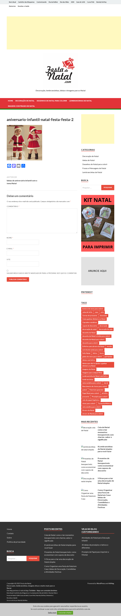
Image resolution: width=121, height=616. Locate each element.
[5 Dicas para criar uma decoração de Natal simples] (88, 478)
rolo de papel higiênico (90, 400)
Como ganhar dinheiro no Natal (94, 319)
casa (96, 312)
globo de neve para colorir (92, 357)
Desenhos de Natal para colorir (52, 101)
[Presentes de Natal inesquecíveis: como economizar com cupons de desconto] (88, 458)
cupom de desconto (89, 326)
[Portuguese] (11, 115)
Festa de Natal (11, 595)
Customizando (42, 2)
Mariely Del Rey (101, 2)
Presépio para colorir (100, 397)
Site (8, 259)
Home (10, 101)
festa (102, 353)
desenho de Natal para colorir (93, 339)
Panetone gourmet (96, 390)
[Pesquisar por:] (97, 187)
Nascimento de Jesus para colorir (94, 386)
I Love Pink (90, 2)
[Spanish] (14, 115)
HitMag (111, 583)
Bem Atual (12, 2)
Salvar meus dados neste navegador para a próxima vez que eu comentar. (42, 273)
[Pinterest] (113, 11)
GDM (72, 2)
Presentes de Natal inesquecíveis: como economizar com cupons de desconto (105, 464)
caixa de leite (87, 312)
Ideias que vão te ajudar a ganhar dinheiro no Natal (94, 365)
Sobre (9, 537)
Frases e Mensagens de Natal (94, 168)
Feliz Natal (86, 353)
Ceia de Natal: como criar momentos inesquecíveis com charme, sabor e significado (106, 433)
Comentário (13, 206)
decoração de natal (89, 329)
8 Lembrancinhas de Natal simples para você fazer (105, 449)
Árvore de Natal (88, 410)
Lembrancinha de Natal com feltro (95, 376)
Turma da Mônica (104, 403)
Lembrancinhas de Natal (80, 101)
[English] (8, 115)
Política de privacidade (16, 542)
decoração (103, 326)
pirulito (105, 393)
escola (109, 346)
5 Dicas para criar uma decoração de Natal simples (106, 480)
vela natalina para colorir (91, 407)
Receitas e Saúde (23, 6)
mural (106, 383)
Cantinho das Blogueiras (26, 2)
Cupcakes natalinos (89, 322)
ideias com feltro (88, 360)
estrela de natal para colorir (92, 350)
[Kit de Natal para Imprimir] (97, 251)
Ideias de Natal (88, 160)
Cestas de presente (89, 315)
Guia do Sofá (80, 2)
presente (85, 397)
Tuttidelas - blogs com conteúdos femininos (43, 590)
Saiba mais (52, 613)
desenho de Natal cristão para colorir (96, 336)
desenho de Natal (88, 333)
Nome (10, 238)
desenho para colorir (90, 343)
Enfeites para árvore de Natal (93, 346)
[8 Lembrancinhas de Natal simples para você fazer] (88, 447)
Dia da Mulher (53, 2)
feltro (95, 353)
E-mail (10, 249)
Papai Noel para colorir (90, 393)
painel (84, 390)
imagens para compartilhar (92, 373)
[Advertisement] (64, 32)
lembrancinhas (87, 379)
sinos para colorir (88, 403)
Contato (10, 533)
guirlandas (108, 357)
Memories (12, 6)
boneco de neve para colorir (92, 309)
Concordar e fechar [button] (65, 613)
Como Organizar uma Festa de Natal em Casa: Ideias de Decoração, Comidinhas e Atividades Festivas (105, 498)
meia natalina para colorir (91, 383)
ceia (102, 312)
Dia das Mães (64, 2)
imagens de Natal (88, 369)
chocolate (103, 315)
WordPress (101, 583)
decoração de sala (105, 329)
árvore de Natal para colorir (92, 414)
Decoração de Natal (24, 101)
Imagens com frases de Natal (21, 106)
